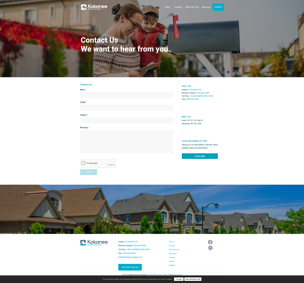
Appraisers (173, 253)
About (171, 242)
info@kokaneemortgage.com (130, 257)
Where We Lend (174, 249)
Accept (179, 279)
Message (84, 127)
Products (172, 246)
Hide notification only (192, 279)
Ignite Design (177, 274)
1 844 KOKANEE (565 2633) (138, 249)
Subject (84, 115)
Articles (171, 261)
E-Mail (83, 102)
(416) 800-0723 (195, 90)
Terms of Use (162, 274)
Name (83, 90)
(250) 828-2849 (202, 93)
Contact (172, 265)
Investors (172, 257)
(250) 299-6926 (192, 99)
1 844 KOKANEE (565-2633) (201, 96)
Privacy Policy (152, 274)
